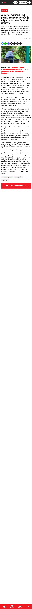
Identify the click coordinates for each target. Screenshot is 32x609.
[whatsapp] (5, 43)
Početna (4, 607)
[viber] (8, 43)
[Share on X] (11, 43)
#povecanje (5, 180)
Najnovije (12, 607)
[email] (14, 43)
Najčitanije (20, 607)
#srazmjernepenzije (7, 177)
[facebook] (2, 43)
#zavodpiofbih (18, 177)
